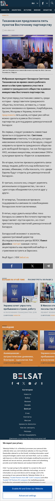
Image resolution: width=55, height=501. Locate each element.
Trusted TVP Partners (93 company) (15, 480)
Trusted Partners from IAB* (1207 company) (25, 477)
